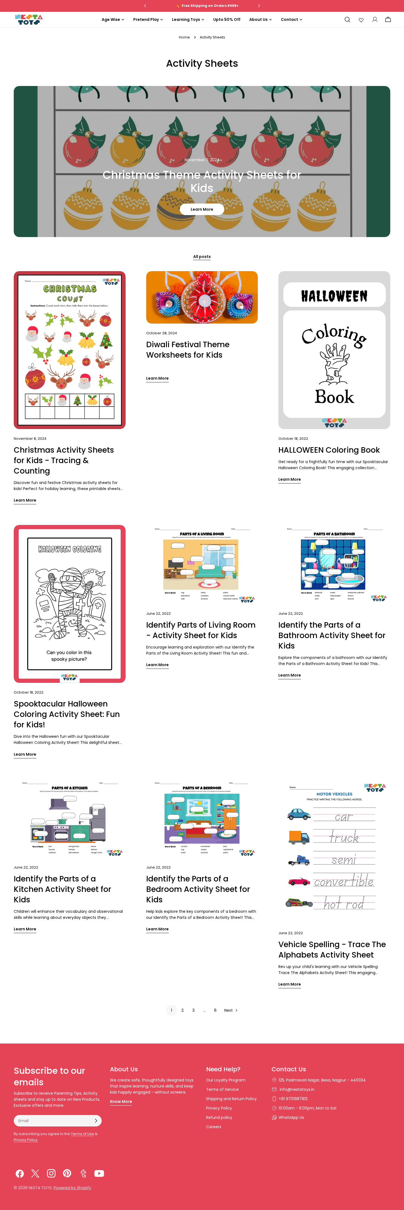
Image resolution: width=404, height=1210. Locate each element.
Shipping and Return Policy (231, 1098)
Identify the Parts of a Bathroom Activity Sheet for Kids (332, 635)
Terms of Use (82, 1133)
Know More (121, 1101)
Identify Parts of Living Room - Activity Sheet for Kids (201, 630)
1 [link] (171, 1010)
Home (184, 37)
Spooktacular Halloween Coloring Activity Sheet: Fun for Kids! (67, 714)
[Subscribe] (96, 1120)
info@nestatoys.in (296, 1089)
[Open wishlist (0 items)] (361, 19)
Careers (213, 1127)
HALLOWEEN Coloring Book (329, 450)
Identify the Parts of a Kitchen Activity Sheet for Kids (62, 889)
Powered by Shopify (72, 1187)
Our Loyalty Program (225, 1080)
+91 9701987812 (293, 1098)
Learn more (202, 209)
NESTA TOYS (40, 1187)
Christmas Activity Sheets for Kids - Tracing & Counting (64, 460)
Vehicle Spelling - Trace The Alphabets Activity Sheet (332, 949)
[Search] (347, 19)
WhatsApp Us (291, 1117)
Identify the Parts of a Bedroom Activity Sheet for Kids (198, 889)
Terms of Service (222, 1089)
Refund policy (219, 1117)
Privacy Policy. (26, 1139)
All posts (202, 256)
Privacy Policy (219, 1108)
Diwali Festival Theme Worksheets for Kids (187, 349)
